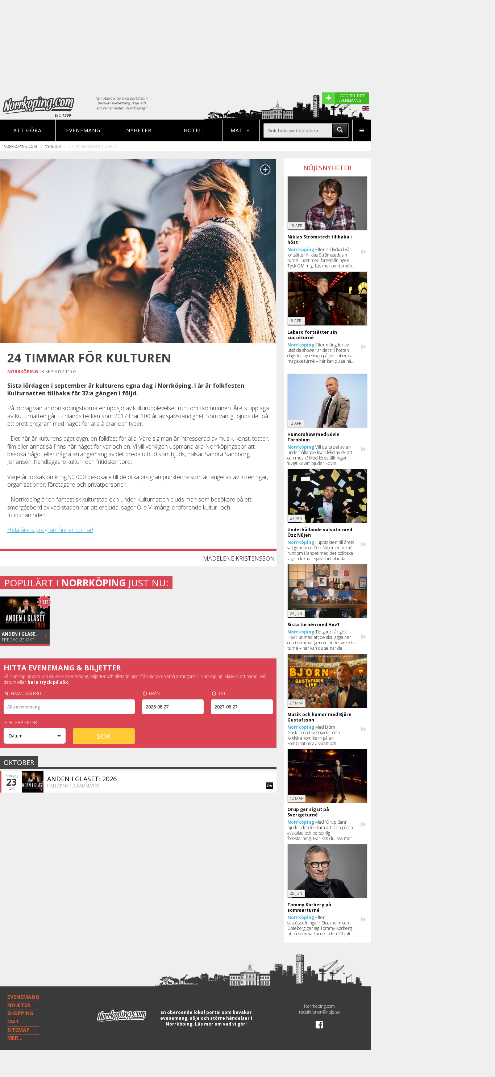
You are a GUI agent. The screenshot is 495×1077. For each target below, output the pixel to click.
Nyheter (138, 130)
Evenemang (83, 130)
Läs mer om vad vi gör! (221, 1024)
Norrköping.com (20, 146)
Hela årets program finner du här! (50, 530)
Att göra (27, 130)
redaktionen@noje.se (319, 1012)
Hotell (194, 130)
